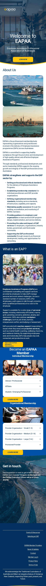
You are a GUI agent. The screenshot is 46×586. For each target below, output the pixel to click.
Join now (23, 59)
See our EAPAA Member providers (11, 344)
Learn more (13, 400)
